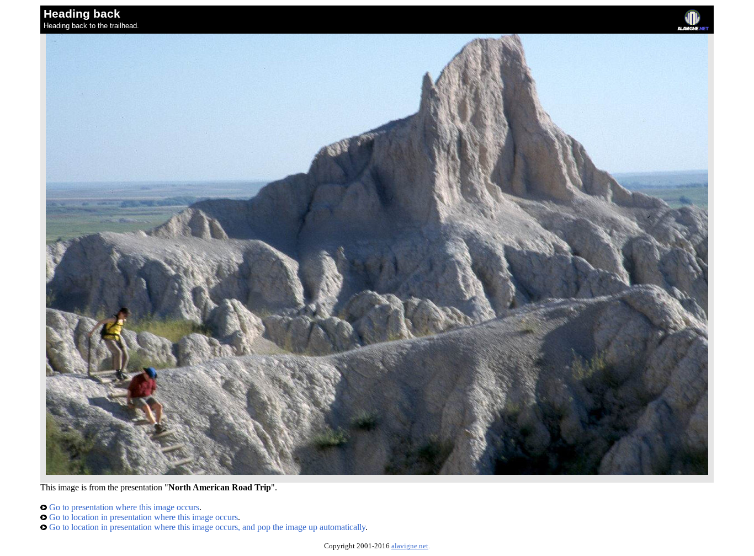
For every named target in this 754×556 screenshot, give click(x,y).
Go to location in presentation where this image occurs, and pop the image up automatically (206, 527)
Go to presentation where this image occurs (123, 507)
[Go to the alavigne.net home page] (693, 28)
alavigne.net (409, 546)
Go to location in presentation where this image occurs (142, 517)
